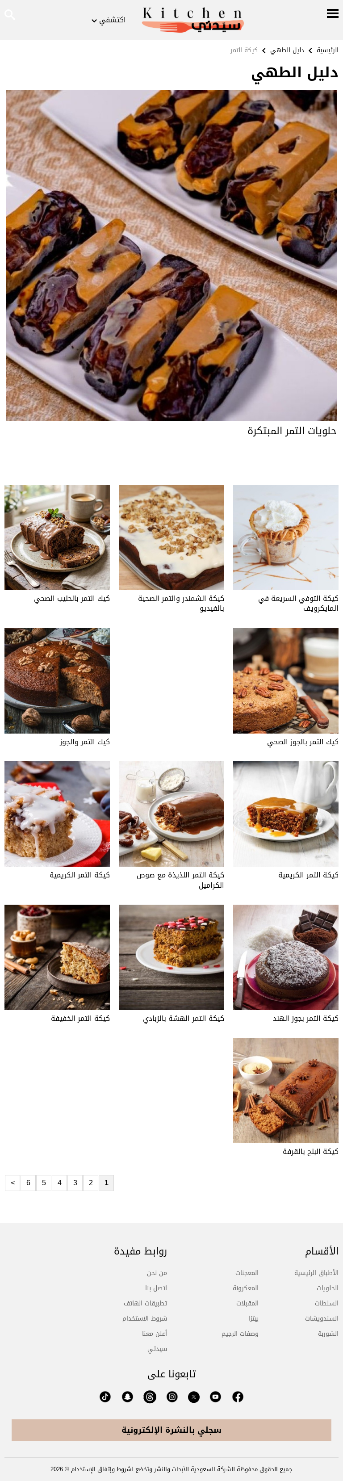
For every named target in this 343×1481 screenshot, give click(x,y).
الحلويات (328, 1288)
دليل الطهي (287, 50)
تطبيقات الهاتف (145, 1303)
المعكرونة (246, 1288)
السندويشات (322, 1319)
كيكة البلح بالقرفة (311, 1151)
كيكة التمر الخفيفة (80, 1018)
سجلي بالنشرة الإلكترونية (171, 1430)
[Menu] (333, 14)
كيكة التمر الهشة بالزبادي (183, 1018)
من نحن (157, 1273)
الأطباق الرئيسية (316, 1273)
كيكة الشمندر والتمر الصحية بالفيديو (181, 603)
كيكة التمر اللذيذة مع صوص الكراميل (180, 880)
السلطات (327, 1303)
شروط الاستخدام (144, 1319)
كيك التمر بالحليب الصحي (72, 598)
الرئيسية (328, 50)
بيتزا (253, 1319)
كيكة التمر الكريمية (308, 875)
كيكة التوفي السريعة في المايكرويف (298, 603)
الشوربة (328, 1334)
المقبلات (247, 1303)
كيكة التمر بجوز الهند (306, 1018)
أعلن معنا (154, 1334)
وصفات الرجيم (240, 1334)
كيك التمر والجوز (85, 742)
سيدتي (157, 1349)
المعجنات (247, 1273)
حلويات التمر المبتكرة (292, 431)
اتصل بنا (156, 1288)
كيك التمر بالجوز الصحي (303, 742)
